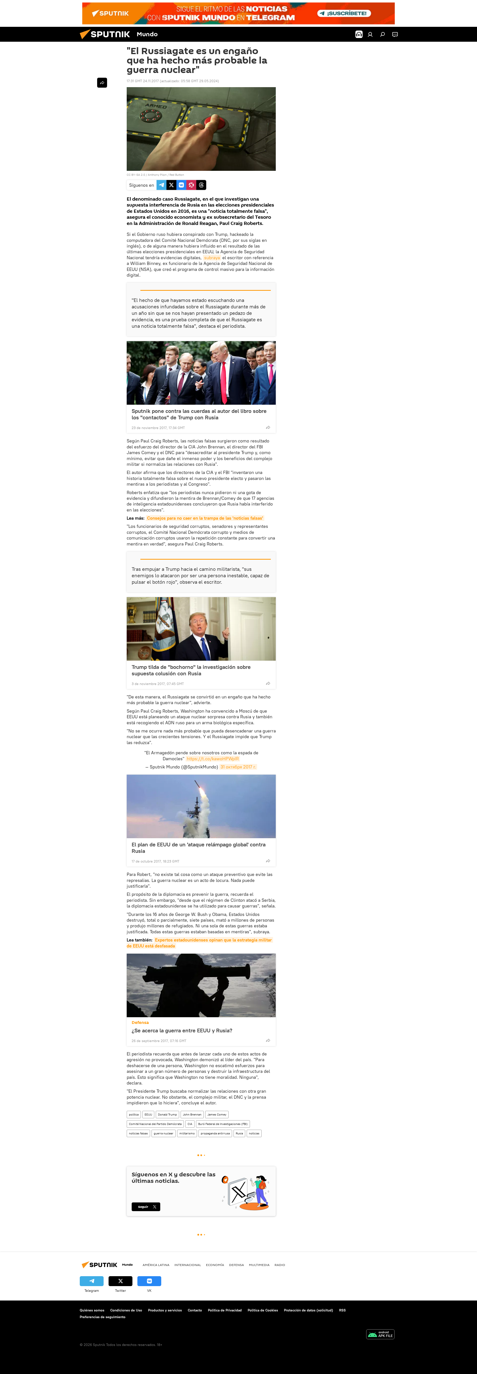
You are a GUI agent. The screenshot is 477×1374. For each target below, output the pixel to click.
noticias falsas (138, 1133)
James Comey (216, 1114)
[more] (268, 427)
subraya (212, 257)
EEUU (148, 1114)
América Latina (156, 1265)
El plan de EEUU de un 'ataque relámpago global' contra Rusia (199, 847)
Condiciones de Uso (126, 1310)
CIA (190, 1124)
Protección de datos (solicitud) (308, 1310)
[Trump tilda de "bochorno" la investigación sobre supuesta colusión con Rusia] (201, 629)
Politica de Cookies (263, 1310)
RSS (342, 1310)
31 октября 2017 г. (238, 767)
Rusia (239, 1133)
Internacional (187, 1265)
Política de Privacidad (225, 1310)
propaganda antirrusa (215, 1133)
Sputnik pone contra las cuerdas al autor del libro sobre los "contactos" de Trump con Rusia (199, 414)
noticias (254, 1133)
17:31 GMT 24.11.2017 (143, 81)
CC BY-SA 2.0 (136, 175)
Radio (280, 1265)
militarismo (187, 1133)
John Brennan (192, 1114)
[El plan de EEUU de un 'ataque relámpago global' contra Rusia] (201, 806)
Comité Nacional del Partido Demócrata (155, 1124)
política (134, 1114)
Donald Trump (167, 1114)
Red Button (176, 175)
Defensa (140, 1022)
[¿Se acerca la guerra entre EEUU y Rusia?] (201, 985)
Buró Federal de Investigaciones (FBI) (223, 1124)
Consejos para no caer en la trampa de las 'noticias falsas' (205, 518)
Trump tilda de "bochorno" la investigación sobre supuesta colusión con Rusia (191, 670)
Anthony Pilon (157, 175)
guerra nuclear (163, 1133)
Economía (215, 1265)
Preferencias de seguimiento (102, 1317)
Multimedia (259, 1265)
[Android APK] (380, 1334)
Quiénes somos (92, 1310)
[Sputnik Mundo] (107, 40)
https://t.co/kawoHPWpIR (213, 758)
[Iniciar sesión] (370, 34)
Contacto (195, 1310)
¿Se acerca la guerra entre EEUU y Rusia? (182, 1030)
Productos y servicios (165, 1310)
